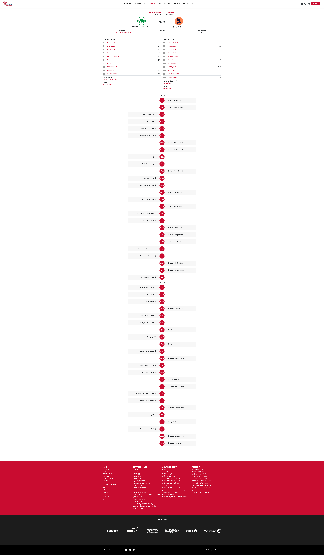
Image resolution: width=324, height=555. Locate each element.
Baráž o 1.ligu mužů (138, 501)
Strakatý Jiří (167, 88)
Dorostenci (106, 494)
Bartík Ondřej (111, 49)
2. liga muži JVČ (137, 473)
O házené (106, 469)
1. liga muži (136, 471)
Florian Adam (172, 49)
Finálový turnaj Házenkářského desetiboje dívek (175, 496)
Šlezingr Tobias (112, 73)
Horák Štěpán (172, 46)
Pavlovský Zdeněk (117, 32)
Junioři (105, 491)
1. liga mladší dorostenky (169, 482)
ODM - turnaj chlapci (138, 508)
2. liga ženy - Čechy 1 (168, 473)
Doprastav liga (166, 469)
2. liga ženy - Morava (168, 475)
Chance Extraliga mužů (139, 469)
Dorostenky (106, 496)
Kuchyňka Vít (172, 63)
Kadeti (104, 498)
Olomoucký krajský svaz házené (201, 487)
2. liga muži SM (137, 478)
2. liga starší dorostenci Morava (141, 483)
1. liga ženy (165, 471)
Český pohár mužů (138, 496)
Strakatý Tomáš (173, 56)
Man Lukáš (110, 63)
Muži (104, 487)
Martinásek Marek (173, 73)
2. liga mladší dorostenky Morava (171, 487)
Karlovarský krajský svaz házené (200, 492)
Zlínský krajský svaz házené (199, 490)
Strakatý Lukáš (172, 67)
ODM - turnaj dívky (167, 498)
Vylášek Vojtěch (173, 42)
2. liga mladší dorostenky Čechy (171, 483)
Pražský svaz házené (197, 469)
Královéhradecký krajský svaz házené (202, 480)
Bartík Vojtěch (111, 42)
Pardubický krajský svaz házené (200, 482)
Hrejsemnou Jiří (112, 60)
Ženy (104, 489)
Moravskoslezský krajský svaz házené (202, 489)
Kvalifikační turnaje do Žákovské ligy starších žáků (146, 494)
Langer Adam (167, 83)
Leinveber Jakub (112, 67)
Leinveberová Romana (110, 79)
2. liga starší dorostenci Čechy (141, 482)
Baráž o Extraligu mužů (139, 499)
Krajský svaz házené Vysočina (200, 483)
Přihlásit (316, 3)
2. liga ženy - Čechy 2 (168, 485)
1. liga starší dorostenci (139, 480)
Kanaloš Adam (107, 85)
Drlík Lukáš (171, 60)
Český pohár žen (167, 489)
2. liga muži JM (137, 476)
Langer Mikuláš (172, 77)
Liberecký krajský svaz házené (200, 478)
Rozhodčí (106, 476)
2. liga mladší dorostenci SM (140, 489)
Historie (105, 471)
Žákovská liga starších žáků (140, 498)
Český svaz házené (108, 478)
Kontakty (105, 480)
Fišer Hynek (111, 46)
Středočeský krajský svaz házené (201, 471)
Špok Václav (128, 32)
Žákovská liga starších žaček (170, 492)
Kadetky (105, 499)
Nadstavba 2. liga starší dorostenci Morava (144, 506)
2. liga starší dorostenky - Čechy (171, 478)
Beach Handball (107, 473)
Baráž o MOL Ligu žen (168, 494)
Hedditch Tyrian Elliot (114, 56)
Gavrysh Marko (112, 53)
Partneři (105, 475)
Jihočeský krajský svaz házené (200, 473)
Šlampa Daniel (172, 53)
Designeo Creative (214, 550)
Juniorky (105, 492)
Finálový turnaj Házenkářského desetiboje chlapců (146, 505)
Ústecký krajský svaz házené (199, 476)
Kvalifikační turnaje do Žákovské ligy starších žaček (176, 490)
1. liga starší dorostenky (168, 476)
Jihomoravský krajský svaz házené (201, 485)
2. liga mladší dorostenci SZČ (141, 492)
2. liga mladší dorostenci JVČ (141, 490)
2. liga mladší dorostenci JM (140, 487)
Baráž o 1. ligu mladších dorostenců (142, 503)
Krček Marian (172, 70)
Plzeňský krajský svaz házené (200, 475)
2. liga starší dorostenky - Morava (171, 480)
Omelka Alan (111, 70)
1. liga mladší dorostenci (139, 485)
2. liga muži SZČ (137, 475)
